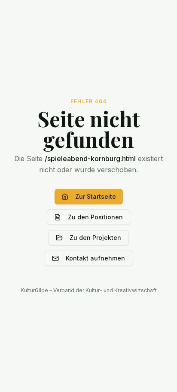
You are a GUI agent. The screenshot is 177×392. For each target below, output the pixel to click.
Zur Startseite (95, 196)
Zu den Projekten (95, 237)
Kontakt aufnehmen (95, 258)
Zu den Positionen (95, 217)
